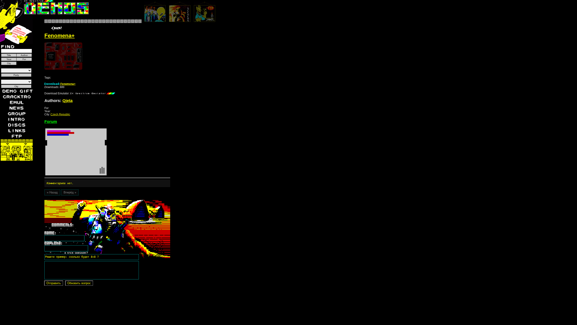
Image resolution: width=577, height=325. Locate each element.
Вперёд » (70, 192)
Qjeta (67, 100)
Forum (50, 121)
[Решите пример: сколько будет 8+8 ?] (71, 201)
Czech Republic (60, 114)
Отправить (53, 283)
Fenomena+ (68, 84)
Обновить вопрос (79, 283)
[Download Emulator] (92, 93)
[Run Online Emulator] (63, 56)
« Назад (52, 192)
